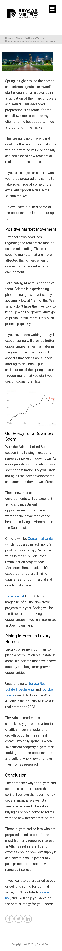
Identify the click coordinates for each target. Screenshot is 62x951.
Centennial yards (40, 539)
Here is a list (14, 596)
